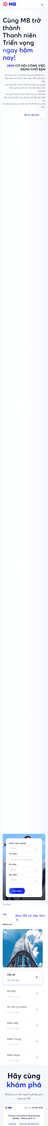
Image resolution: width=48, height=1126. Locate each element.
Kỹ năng (12, 864)
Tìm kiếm (13, 854)
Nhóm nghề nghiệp (17, 843)
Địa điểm (13, 875)
